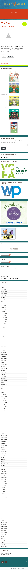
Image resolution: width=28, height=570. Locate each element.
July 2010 (3, 465)
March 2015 (3, 423)
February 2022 (4, 313)
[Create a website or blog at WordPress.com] (26, 561)
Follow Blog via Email (7, 138)
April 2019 (3, 362)
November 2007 (4, 528)
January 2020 (3, 352)
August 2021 (3, 323)
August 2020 (3, 346)
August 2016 (3, 408)
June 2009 (3, 489)
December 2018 (4, 366)
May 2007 (3, 540)
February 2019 (4, 364)
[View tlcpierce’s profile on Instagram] (7, 157)
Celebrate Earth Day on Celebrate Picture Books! (10, 272)
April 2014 (3, 431)
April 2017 (3, 392)
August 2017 (3, 386)
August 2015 (3, 416)
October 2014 (3, 425)
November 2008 (4, 504)
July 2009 (3, 487)
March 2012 (3, 449)
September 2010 (4, 463)
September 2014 (4, 427)
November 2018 (4, 368)
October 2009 (3, 481)
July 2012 (3, 447)
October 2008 (3, 505)
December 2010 (4, 459)
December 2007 (4, 526)
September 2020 (4, 344)
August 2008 (3, 510)
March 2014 (3, 433)
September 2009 (4, 483)
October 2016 (3, 404)
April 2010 (3, 469)
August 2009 (3, 485)
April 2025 (3, 287)
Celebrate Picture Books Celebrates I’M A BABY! (10, 268)
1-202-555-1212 (4, 556)
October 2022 (3, 307)
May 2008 (3, 516)
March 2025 (3, 289)
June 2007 (3, 538)
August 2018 (3, 372)
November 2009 (4, 479)
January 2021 (3, 336)
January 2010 (3, 475)
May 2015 (3, 418)
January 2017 (3, 398)
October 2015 (3, 412)
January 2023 (3, 305)
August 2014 (3, 429)
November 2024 (4, 293)
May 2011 (3, 455)
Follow (3, 148)
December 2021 (4, 317)
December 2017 (4, 378)
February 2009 (4, 497)
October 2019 (3, 356)
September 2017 (4, 384)
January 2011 (3, 457)
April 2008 (3, 518)
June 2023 (3, 301)
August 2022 (3, 309)
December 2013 (4, 437)
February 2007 (4, 546)
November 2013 (4, 439)
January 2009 (3, 499)
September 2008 (4, 508)
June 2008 (3, 514)
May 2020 (3, 350)
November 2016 (4, 402)
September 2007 (4, 532)
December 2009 (4, 477)
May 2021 (3, 327)
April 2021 (3, 329)
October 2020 (3, 342)
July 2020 (3, 348)
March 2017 (3, 394)
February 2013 (4, 445)
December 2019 (4, 354)
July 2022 (3, 311)
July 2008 (3, 512)
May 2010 (3, 467)
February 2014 (4, 435)
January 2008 (3, 524)
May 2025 (3, 285)
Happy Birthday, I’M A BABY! (6, 270)
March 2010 (3, 471)
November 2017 (4, 380)
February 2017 (4, 396)
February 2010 (4, 473)
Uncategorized (4, 63)
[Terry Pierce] (14, 4)
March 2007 (3, 544)
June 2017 (3, 388)
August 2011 (3, 453)
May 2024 (3, 299)
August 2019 (3, 360)
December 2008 (4, 501)
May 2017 (3, 390)
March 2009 (3, 495)
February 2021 (4, 334)
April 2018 (3, 374)
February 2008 (4, 522)
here (17, 46)
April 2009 (3, 493)
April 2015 (3, 421)
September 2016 (4, 406)
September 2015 (4, 414)
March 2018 (3, 376)
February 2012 (4, 451)
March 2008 (3, 520)
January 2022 (3, 315)
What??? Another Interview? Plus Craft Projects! (10, 278)
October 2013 (3, 441)
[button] (14, 76)
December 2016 (4, 400)
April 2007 (3, 542)
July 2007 (3, 536)
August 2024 (3, 295)
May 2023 (3, 303)
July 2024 (3, 297)
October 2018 (3, 370)
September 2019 (4, 358)
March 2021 (3, 331)
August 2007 (3, 534)
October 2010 (3, 461)
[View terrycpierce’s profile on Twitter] (4, 157)
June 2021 (3, 325)
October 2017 (3, 382)
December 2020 (4, 338)
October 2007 (3, 530)
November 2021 (4, 319)
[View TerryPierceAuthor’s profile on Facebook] (2, 157)
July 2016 (3, 410)
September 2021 (4, 321)
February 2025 (4, 291)
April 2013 (3, 443)
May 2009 (3, 491)
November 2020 (4, 340)
